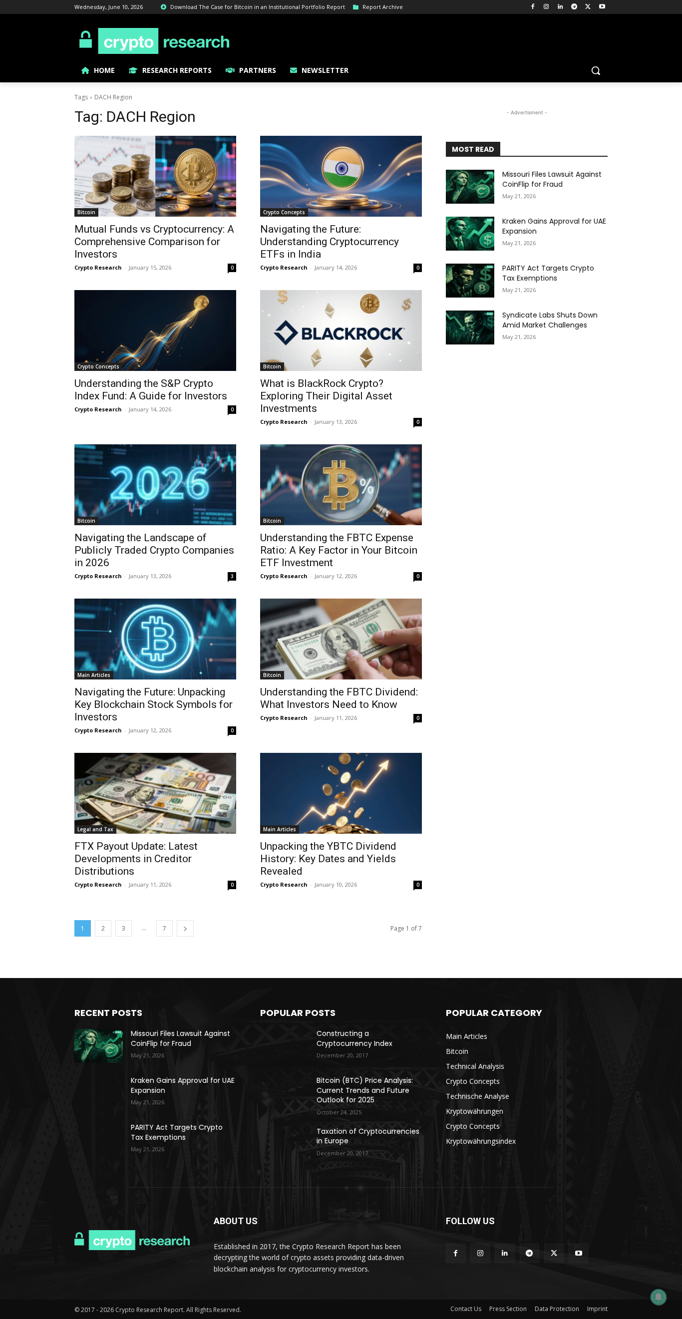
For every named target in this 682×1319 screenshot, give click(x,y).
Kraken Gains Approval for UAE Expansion (554, 226)
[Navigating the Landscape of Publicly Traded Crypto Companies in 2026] (155, 484)
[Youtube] (602, 7)
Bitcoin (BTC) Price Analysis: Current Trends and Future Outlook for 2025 (365, 1090)
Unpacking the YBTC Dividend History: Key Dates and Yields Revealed (328, 858)
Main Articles (93, 674)
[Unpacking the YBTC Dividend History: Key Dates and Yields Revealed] (341, 793)
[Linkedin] (560, 7)
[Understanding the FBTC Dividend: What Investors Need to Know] (341, 639)
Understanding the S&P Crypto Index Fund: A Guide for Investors (150, 389)
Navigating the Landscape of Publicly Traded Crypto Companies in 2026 (154, 550)
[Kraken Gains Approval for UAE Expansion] (470, 234)
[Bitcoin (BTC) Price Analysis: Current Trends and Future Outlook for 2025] (284, 1093)
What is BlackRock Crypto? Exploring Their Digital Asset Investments (326, 395)
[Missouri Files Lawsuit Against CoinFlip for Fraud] (470, 187)
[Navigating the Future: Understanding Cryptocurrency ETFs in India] (341, 176)
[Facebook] (532, 7)
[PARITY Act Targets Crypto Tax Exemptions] (470, 281)
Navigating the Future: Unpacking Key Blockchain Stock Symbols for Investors (153, 704)
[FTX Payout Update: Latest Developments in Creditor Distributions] (155, 793)
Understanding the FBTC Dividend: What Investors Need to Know (339, 698)
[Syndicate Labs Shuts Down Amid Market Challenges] (470, 327)
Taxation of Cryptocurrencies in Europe (368, 1136)
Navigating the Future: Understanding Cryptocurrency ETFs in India (329, 241)
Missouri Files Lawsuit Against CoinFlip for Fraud (552, 179)
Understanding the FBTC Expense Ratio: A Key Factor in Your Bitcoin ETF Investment (338, 550)
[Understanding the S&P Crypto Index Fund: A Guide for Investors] (155, 330)
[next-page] (185, 928)
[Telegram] (574, 7)
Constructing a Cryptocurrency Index (354, 1038)
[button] (596, 70)
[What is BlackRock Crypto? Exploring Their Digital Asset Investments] (341, 330)
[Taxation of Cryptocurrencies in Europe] (284, 1144)
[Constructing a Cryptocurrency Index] (284, 1046)
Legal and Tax (95, 829)
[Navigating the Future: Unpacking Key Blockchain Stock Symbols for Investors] (155, 639)
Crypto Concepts (284, 212)
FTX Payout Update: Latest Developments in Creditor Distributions (136, 858)
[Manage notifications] (659, 1297)
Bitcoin (86, 212)
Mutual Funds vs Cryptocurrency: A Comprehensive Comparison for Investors (154, 241)
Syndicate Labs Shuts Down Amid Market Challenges (550, 320)
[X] (588, 7)
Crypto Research (98, 267)
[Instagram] (546, 7)
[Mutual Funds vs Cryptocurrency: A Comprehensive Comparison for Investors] (155, 176)
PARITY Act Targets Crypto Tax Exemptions (548, 273)
